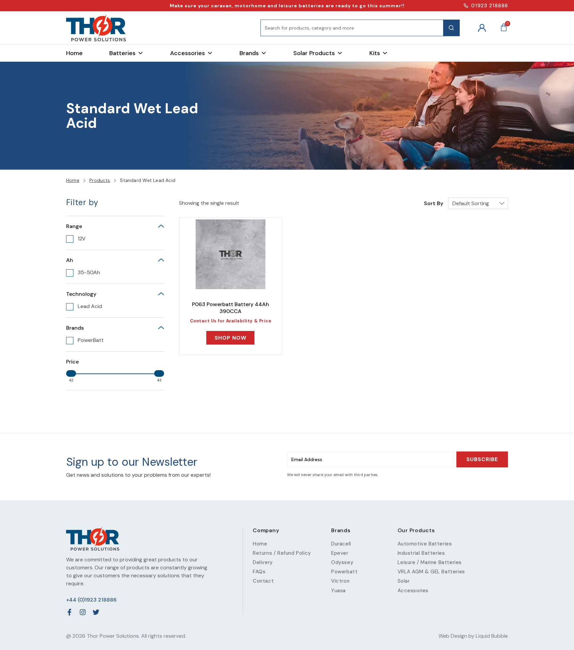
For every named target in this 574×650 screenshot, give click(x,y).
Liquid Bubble (492, 635)
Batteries (122, 53)
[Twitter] (96, 612)
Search (451, 28)
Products (99, 180)
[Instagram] (82, 612)
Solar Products (314, 53)
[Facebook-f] (69, 612)
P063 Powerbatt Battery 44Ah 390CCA (230, 308)
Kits (374, 53)
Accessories (187, 53)
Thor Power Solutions (113, 635)
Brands (249, 53)
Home (74, 53)
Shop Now (230, 337)
